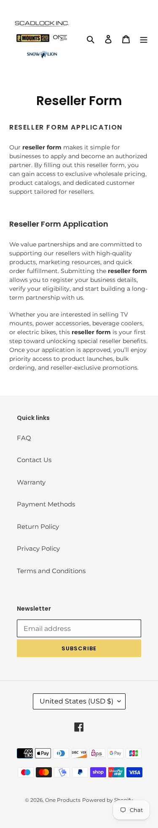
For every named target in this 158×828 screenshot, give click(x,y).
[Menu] (144, 39)
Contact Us (34, 460)
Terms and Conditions (51, 571)
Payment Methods (46, 504)
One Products (62, 800)
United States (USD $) (76, 701)
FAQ (24, 438)
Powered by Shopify (107, 800)
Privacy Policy (38, 548)
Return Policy (38, 526)
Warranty (31, 482)
